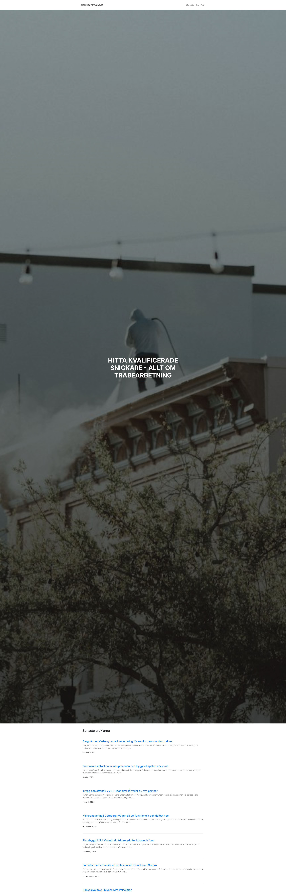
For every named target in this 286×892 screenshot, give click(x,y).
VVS (202, 5)
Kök (197, 5)
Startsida (190, 5)
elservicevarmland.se (92, 5)
